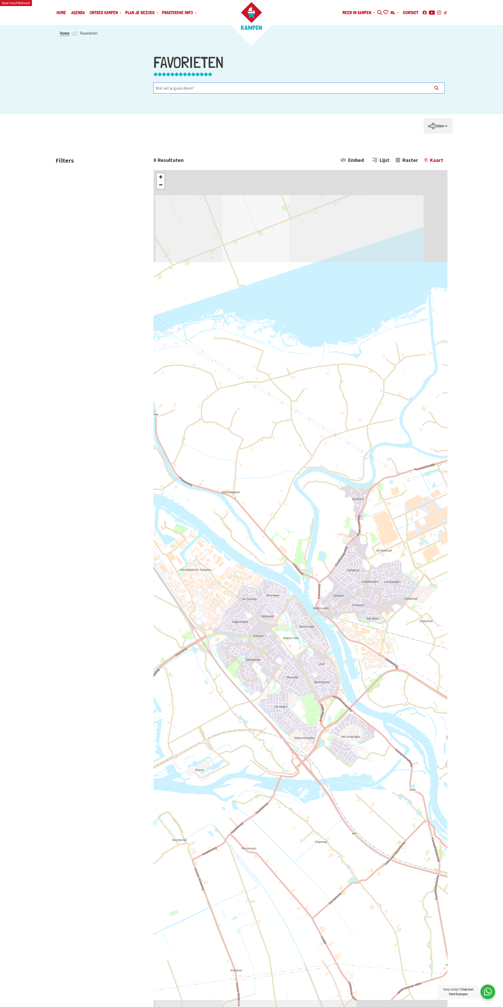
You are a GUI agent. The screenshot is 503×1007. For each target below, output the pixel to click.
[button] (161, 177)
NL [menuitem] (393, 12)
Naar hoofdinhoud (16, 3)
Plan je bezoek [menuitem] (140, 12)
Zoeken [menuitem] (379, 11)
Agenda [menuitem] (78, 12)
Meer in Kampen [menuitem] (357, 12)
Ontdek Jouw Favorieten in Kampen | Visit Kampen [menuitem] (385, 11)
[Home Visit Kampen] (251, 16)
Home (64, 33)
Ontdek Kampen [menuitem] (104, 12)
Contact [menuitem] (410, 12)
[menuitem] (438, 126)
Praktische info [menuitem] (178, 12)
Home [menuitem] (61, 12)
